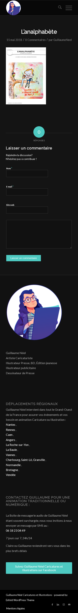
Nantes (10, 424)
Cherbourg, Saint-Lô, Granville (25, 459)
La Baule (11, 449)
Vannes (10, 455)
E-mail (9, 186)
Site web (10, 205)
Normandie (13, 465)
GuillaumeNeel (62, 39)
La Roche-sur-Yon (17, 444)
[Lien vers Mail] (69, 604)
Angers (10, 439)
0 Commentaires (35, 39)
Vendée (11, 474)
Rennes (10, 429)
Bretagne (12, 470)
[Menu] (67, 7)
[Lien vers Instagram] (63, 604)
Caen (9, 434)
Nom (9, 168)
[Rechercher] (58, 7)
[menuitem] (58, 7)
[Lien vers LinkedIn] (58, 604)
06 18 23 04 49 (15, 530)
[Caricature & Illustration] (32, 7)
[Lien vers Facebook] (52, 604)
